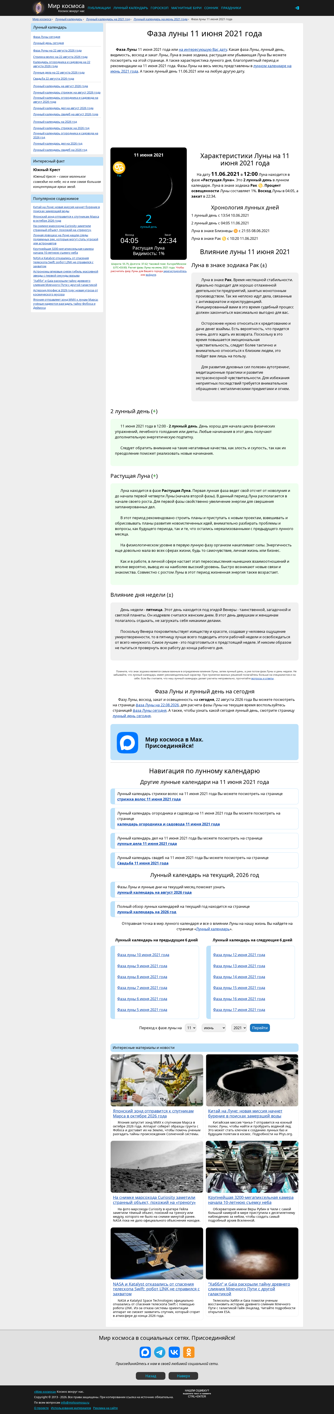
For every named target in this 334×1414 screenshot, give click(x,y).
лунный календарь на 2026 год (146, 911)
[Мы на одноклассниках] (189, 1352)
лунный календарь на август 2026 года (154, 892)
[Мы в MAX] (145, 1352)
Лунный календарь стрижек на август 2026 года (66, 92)
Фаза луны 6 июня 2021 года (142, 998)
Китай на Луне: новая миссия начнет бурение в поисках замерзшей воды (66, 209)
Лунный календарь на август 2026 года (60, 86)
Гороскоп (160, 8)
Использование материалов (71, 1408)
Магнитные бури (186, 8)
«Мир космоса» (45, 1391)
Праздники (231, 8)
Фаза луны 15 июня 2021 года (239, 987)
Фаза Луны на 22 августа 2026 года (57, 50)
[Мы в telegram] (160, 1352)
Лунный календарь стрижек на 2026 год (61, 128)
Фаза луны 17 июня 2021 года (239, 1009)
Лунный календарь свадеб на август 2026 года (65, 114)
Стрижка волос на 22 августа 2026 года (60, 57)
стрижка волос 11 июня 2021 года (149, 799)
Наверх (183, 1375)
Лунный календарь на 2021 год (108, 19)
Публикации (99, 8)
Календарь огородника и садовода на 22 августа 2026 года (61, 64)
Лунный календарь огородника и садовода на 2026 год (65, 135)
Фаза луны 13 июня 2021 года (239, 965)
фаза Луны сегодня (150, 710)
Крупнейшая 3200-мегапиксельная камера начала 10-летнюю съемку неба (63, 251)
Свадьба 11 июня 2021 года (143, 863)
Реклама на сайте (105, 1408)
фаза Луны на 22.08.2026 (157, 704)
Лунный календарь (130, 8)
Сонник (211, 8)
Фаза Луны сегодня (46, 37)
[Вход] (297, 8)
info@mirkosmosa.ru (75, 1402)
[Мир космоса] (38, 8)
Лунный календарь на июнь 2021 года (160, 19)
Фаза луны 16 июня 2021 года (239, 998)
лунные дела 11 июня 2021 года (147, 843)
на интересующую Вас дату (203, 49)
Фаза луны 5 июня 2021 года (142, 1009)
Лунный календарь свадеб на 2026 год (60, 150)
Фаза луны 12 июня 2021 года (239, 954)
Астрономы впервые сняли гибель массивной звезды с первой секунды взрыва (65, 273)
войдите (151, 274)
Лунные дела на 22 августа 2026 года (59, 72)
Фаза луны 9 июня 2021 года (142, 965)
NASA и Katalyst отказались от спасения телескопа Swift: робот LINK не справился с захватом (63, 262)
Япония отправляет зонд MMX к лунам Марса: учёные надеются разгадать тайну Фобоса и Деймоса (65, 304)
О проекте (41, 1408)
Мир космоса (41, 19)
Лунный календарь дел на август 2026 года (63, 108)
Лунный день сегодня (48, 43)
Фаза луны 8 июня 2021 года (142, 976)
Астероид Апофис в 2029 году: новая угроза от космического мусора (65, 292)
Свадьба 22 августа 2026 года (53, 79)
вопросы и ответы (262, 678)
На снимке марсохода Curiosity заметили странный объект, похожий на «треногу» (62, 228)
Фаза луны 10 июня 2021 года (143, 954)
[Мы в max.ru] (171, 753)
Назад (150, 1375)
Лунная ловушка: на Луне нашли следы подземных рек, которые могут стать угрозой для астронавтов (65, 239)
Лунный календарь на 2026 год (55, 122)
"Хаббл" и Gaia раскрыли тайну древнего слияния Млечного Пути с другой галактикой (65, 283)
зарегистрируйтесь (175, 271)
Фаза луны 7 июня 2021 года (142, 987)
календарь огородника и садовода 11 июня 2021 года (168, 824)
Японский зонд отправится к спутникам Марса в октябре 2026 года (66, 219)
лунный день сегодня (132, 715)
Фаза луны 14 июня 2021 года (239, 976)
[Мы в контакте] (174, 1352)
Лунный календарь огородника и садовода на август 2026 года (65, 100)
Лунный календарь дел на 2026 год (57, 143)
